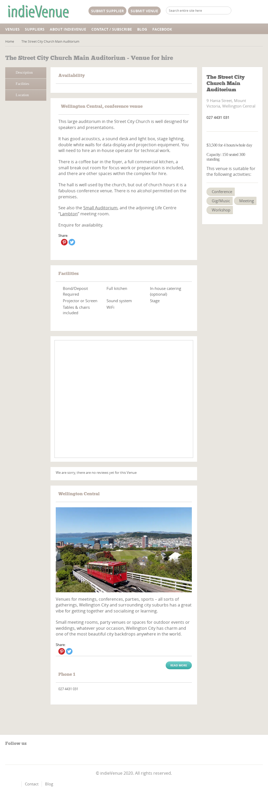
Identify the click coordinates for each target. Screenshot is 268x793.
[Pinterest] (64, 242)
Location (22, 95)
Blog (142, 29)
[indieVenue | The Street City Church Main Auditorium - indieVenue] (38, 12)
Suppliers (34, 29)
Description (24, 73)
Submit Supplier (107, 10)
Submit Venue (144, 10)
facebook (9, 755)
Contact (31, 783)
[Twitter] (72, 242)
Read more (178, 665)
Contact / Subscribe (111, 29)
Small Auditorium (100, 208)
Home (9, 41)
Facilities (22, 84)
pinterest (18, 755)
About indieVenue (68, 29)
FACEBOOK (162, 29)
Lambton (69, 214)
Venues (12, 29)
